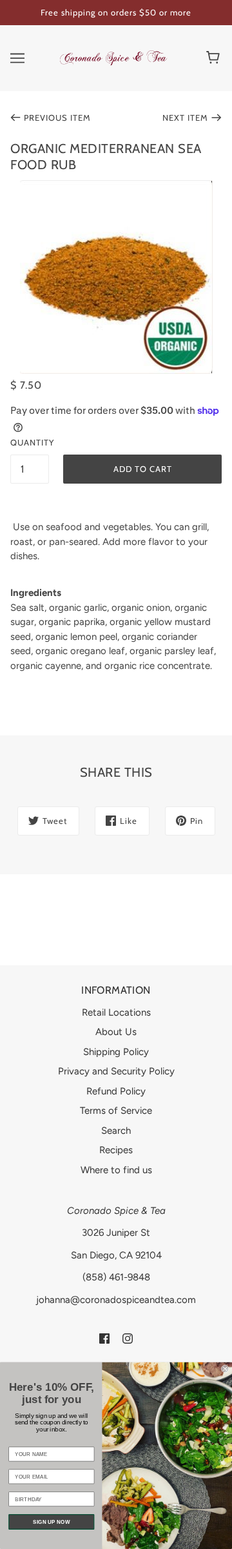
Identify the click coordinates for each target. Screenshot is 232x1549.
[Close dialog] (225, 1369)
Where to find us (116, 1170)
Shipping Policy (116, 1052)
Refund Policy (116, 1091)
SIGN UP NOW (51, 1522)
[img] (104, 1337)
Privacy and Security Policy (116, 1071)
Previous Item (57, 117)
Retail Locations (116, 1012)
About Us (116, 1032)
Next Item (185, 117)
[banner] (113, 57)
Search (116, 1130)
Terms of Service (116, 1110)
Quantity (29, 442)
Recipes (116, 1150)
